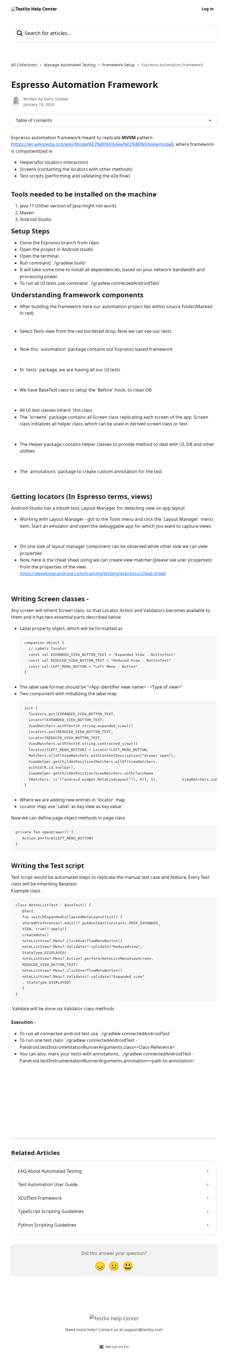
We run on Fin (117, 1346)
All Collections (24, 64)
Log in (208, 9)
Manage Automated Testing (70, 64)
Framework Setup (118, 64)
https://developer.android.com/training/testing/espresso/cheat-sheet (93, 573)
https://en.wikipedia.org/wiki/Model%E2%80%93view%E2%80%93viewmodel (92, 144)
